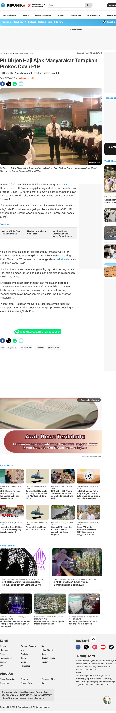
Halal (61, 15)
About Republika (7, 679)
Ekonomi (76, 15)
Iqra (22, 650)
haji (2, 347)
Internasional (5, 658)
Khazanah (4, 650)
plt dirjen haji (26, 347)
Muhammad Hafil (26, 78)
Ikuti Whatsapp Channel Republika (40, 332)
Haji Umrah (9, 15)
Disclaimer (4, 683)
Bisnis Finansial (48, 658)
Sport (43, 654)
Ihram (9, 53)
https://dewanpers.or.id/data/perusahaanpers (23, 698)
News (26, 15)
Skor (43, 646)
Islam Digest (47, 650)
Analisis (24, 654)
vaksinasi (62, 259)
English (44, 662)
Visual (23, 662)
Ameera (3, 646)
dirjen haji (12, 347)
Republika (6, 22)
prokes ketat (53, 347)
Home (2, 53)
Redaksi (24, 679)
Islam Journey (43, 15)
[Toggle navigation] (3, 5)
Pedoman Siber (48, 679)
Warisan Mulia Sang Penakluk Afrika (11, 232)
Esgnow (3, 662)
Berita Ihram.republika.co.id (26, 53)
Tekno (23, 658)
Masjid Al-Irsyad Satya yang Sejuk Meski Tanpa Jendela (62, 233)
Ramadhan (25, 666)
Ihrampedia (93, 15)
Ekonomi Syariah (28, 646)
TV (1, 666)
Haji (66, 184)
